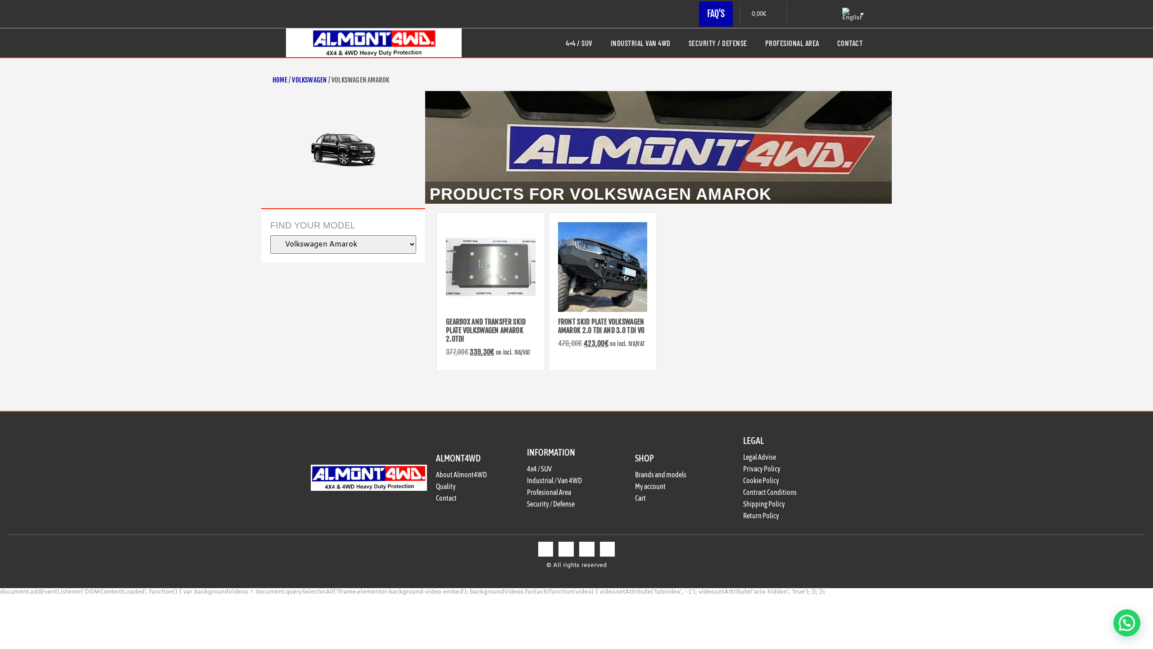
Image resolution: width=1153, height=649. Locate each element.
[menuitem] (852, 14)
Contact (850, 42)
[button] (1126, 622)
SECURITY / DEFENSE (718, 42)
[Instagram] (587, 549)
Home (279, 80)
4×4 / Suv (579, 42)
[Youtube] (607, 549)
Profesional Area (792, 42)
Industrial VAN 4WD (641, 42)
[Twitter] (566, 549)
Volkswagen (309, 80)
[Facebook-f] (546, 549)
